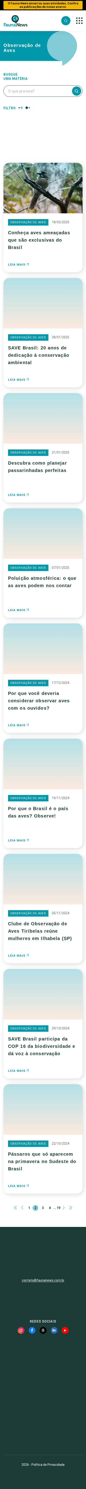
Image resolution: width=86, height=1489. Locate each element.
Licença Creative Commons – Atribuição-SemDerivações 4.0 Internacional (43, 1434)
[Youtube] (65, 1330)
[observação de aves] (30, 126)
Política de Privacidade (48, 1464)
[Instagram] (21, 1330)
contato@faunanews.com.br (43, 1280)
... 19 (56, 1208)
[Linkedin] (54, 1330)
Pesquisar (43, 144)
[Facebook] (32, 1330)
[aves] (30, 117)
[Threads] (43, 1330)
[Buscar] (65, 20)
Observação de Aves (28, 222)
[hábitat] (30, 122)
